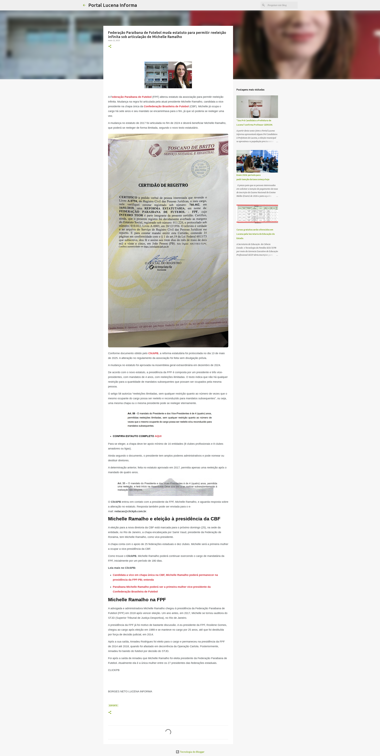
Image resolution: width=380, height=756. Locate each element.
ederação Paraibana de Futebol (132, 96)
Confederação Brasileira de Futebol (166, 106)
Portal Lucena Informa (112, 5)
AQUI (158, 436)
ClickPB (153, 353)
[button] (110, 47)
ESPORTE (113, 705)
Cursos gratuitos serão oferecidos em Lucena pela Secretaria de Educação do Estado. (255, 234)
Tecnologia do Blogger (191, 752)
